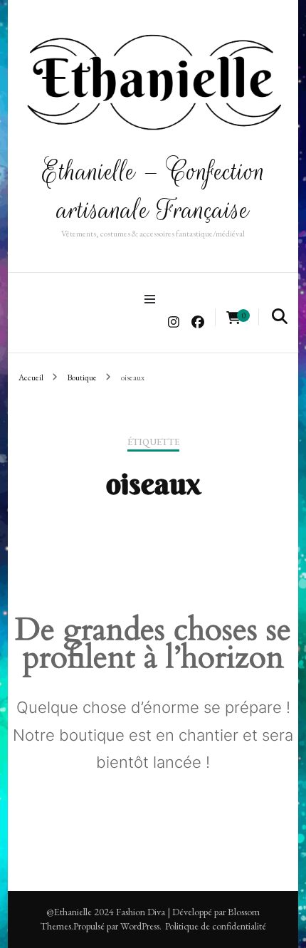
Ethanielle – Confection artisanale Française (153, 190)
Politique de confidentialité (215, 926)
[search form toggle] (279, 316)
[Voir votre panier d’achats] (233, 318)
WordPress (139, 926)
